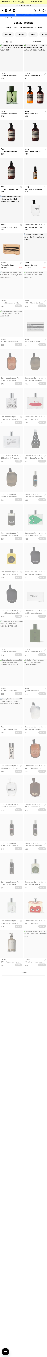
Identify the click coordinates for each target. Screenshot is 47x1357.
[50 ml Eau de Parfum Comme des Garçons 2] (35, 711)
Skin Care (8, 34)
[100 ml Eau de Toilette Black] (11, 517)
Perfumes (21, 34)
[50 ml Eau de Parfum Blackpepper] (35, 556)
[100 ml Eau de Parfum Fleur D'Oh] (11, 57)
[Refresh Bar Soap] (11, 247)
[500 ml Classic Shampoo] (11, 323)
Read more (38, 27)
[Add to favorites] (21, 73)
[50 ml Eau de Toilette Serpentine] (11, 401)
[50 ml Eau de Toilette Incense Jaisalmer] (35, 827)
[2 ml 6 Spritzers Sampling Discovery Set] (35, 595)
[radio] (3, 41)
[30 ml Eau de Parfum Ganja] (11, 750)
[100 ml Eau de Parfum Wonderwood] (11, 478)
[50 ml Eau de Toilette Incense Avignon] (11, 827)
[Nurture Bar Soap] (35, 247)
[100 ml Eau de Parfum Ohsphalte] (11, 95)
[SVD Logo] (10, 10)
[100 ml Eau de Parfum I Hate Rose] (11, 633)
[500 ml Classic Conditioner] (35, 285)
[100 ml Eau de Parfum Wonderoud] (35, 789)
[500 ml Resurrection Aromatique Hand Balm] (11, 171)
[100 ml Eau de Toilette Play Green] (35, 517)
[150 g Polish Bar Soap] (35, 323)
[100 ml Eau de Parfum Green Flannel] (35, 57)
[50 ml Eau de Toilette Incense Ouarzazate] (11, 866)
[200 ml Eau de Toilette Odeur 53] (11, 440)
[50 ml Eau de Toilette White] (35, 209)
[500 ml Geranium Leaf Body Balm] (11, 133)
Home (3, 18)
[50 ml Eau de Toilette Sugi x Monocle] (11, 556)
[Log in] (39, 10)
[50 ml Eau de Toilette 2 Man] (11, 362)
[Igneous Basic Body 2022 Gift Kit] (35, 672)
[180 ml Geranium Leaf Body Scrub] (11, 285)
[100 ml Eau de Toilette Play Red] (35, 905)
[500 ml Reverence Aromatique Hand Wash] (11, 711)
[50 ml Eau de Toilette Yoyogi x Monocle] (35, 866)
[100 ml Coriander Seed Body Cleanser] (11, 209)
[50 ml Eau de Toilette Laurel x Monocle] (11, 905)
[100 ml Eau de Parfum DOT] (35, 440)
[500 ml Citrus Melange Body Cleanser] (11, 672)
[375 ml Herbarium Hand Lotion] (35, 944)
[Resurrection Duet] (35, 95)
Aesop (33, 34)
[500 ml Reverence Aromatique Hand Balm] (35, 133)
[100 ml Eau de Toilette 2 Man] (35, 750)
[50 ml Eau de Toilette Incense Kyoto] (35, 478)
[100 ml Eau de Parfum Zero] (11, 789)
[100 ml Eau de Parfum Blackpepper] (11, 595)
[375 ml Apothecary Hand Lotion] (11, 944)
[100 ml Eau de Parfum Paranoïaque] (35, 633)
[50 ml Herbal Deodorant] (35, 171)
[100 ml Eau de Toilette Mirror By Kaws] (35, 401)
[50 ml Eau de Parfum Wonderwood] (35, 362)
